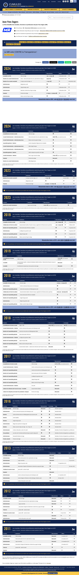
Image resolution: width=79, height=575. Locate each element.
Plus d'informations (9, 54)
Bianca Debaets (22, 12)
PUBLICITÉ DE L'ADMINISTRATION (50, 9)
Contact (59, 1)
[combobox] (62, 17)
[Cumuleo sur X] (66, 2)
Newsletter (53, 1)
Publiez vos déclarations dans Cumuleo (38, 36)
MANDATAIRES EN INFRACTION (33, 9)
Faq (48, 1)
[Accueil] (2, 14)
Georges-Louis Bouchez (13, 12)
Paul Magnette (43, 12)
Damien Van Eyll (65, 12)
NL (74, 1)
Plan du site (56, 567)
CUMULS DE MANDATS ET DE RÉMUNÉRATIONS (13, 9)
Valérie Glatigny (36, 12)
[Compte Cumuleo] (71, 1)
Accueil (39, 1)
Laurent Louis (58, 12)
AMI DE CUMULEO (52, 573)
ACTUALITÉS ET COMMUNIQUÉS (68, 9)
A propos (44, 1)
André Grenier (29, 12)
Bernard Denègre (50, 12)
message (49, 563)
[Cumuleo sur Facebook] (64, 2)
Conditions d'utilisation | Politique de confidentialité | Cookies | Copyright (37, 567)
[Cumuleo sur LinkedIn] (68, 2)
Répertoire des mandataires (9, 14)
